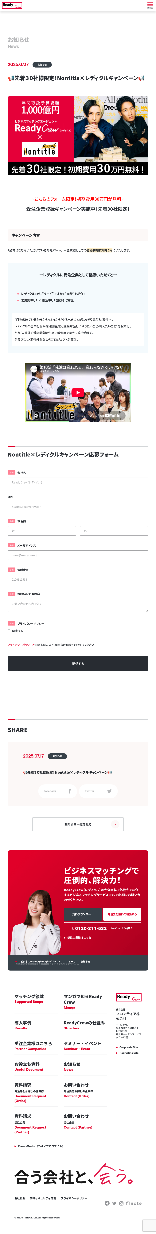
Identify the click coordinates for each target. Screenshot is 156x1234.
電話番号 (23, 570)
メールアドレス (26, 545)
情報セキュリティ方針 (43, 1198)
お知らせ (85, 961)
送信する (78, 663)
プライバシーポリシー (30, 624)
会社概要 (19, 1198)
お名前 (21, 521)
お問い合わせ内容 (28, 594)
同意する (17, 631)
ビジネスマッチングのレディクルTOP (40, 961)
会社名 (21, 473)
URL (10, 497)
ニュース (70, 961)
